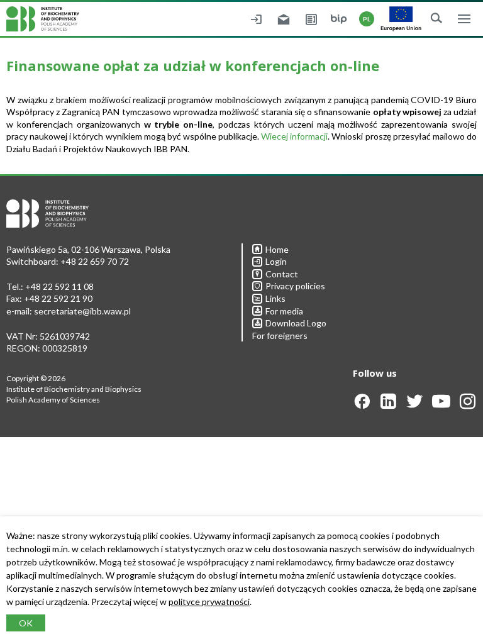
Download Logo (295, 323)
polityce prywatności (209, 601)
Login (276, 261)
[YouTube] (441, 405)
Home (277, 249)
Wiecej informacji (294, 136)
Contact (281, 274)
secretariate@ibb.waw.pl (82, 311)
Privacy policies (295, 285)
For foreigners (280, 335)
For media (284, 311)
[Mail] (283, 18)
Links (275, 298)
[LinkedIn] (388, 405)
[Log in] (256, 18)
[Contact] (311, 18)
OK (26, 623)
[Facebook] (362, 405)
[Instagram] (467, 405)
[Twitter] (415, 405)
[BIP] (339, 18)
